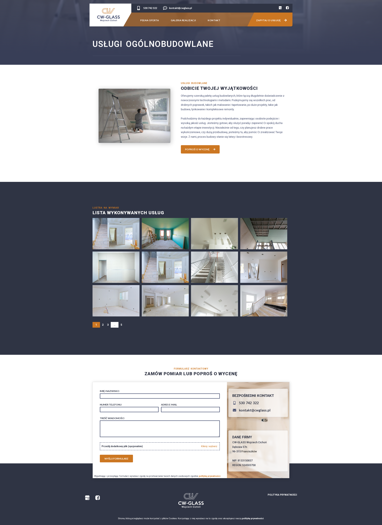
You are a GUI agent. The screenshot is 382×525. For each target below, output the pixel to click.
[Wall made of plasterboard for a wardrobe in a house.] (116, 267)
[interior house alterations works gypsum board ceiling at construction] (116, 233)
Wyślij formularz (116, 458)
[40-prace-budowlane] (165, 233)
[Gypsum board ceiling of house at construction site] (214, 233)
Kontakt (214, 20)
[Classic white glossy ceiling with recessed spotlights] (214, 300)
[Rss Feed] (281, 8)
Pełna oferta (149, 20)
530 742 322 (150, 8)
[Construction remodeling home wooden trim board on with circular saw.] (263, 267)
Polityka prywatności (282, 494)
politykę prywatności (253, 518)
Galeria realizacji (183, 20)
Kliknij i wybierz (209, 446)
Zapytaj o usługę (268, 20)
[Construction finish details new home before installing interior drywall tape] (263, 300)
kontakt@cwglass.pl (180, 8)
